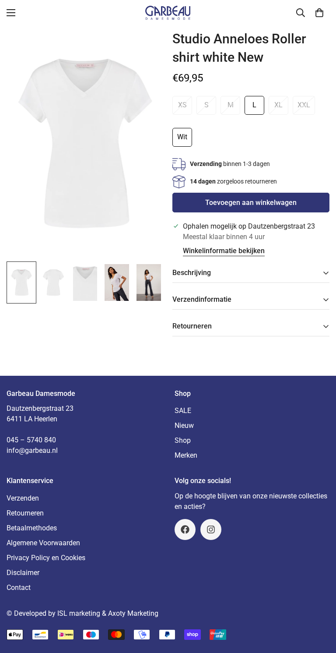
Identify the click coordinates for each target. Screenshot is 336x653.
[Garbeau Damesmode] (168, 12)
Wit (182, 137)
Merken (186, 455)
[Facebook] (185, 529)
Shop (183, 440)
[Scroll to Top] (319, 605)
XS (182, 105)
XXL (304, 105)
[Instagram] (210, 529)
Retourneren (25, 513)
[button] (319, 13)
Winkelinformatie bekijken (224, 251)
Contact (19, 587)
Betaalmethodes (32, 528)
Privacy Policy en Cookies (46, 558)
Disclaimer (23, 572)
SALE (183, 410)
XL (278, 105)
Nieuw (184, 425)
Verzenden (23, 498)
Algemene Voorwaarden (43, 543)
